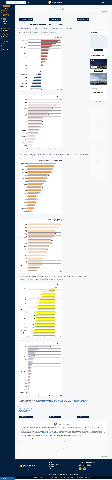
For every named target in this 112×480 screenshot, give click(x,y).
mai (62, 400)
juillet (57, 400)
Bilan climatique (22, 22)
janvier (28, 403)
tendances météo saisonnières (49, 432)
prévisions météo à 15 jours (75, 431)
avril (64, 400)
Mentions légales (52, 474)
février (70, 400)
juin (60, 400)
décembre (80, 400)
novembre (41, 400)
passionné (47, 427)
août (55, 400)
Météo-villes (51, 466)
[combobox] (16, 2)
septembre (50, 400)
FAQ (50, 468)
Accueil (20, 14)
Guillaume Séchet (34, 427)
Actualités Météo (27, 14)
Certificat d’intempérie (54, 464)
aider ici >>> (77, 438)
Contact (103, 2)
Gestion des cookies (74, 474)
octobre (46, 400)
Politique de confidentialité (62, 474)
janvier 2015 (50, 401)
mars (67, 400)
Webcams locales (98, 70)
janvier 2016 (75, 400)
